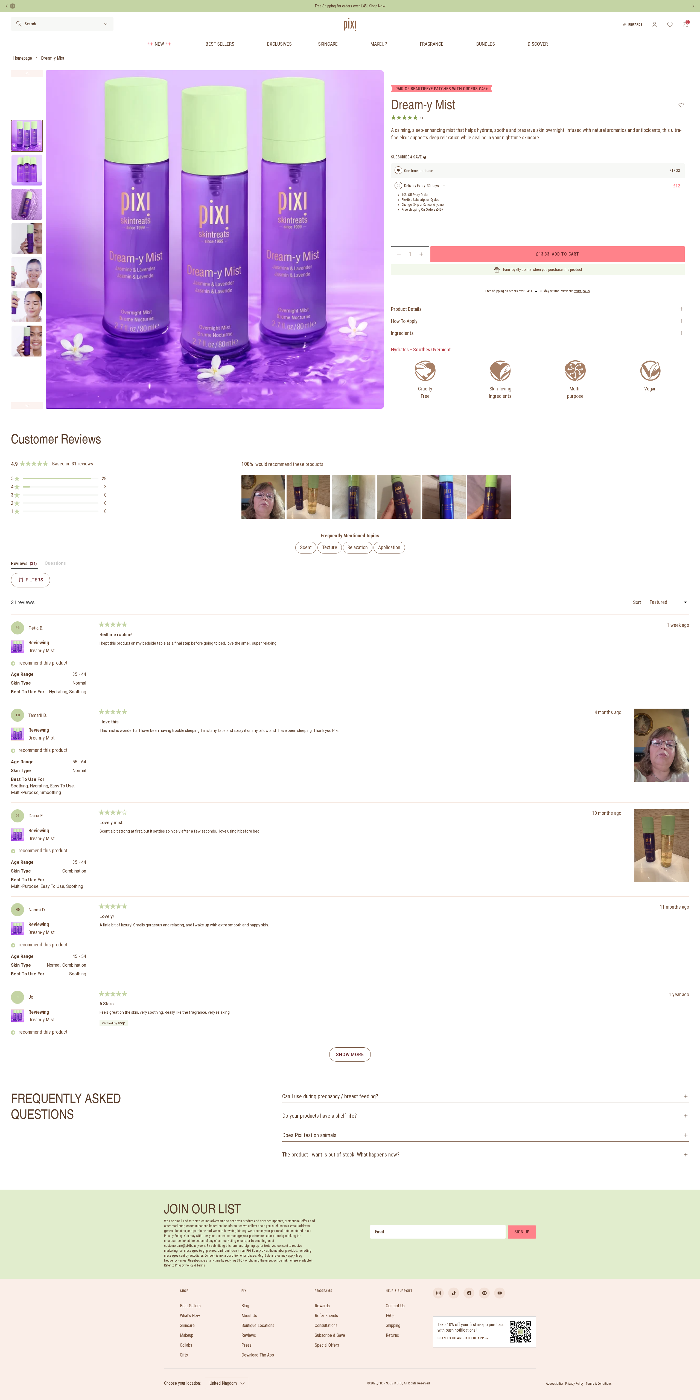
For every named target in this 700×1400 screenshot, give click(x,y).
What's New (190, 1315)
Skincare (328, 44)
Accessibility (554, 1383)
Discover (538, 44)
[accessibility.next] (693, 6)
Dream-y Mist (52, 58)
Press (246, 1345)
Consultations (326, 1325)
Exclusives (279, 44)
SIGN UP (521, 1231)
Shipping (393, 1325)
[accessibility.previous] (6, 6)
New (159, 44)
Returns (392, 1335)
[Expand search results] (105, 24)
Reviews (248, 1335)
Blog (245, 1305)
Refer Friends (326, 1315)
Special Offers (327, 1345)
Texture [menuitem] (329, 547)
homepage (22, 58)
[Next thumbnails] (27, 405)
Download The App (257, 1355)
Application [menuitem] (389, 547)
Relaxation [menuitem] (358, 547)
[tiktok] (453, 1293)
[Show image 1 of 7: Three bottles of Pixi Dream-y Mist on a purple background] (27, 136)
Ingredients (402, 333)
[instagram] (438, 1293)
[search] (18, 24)
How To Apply (404, 321)
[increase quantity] (421, 254)
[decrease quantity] (399, 254)
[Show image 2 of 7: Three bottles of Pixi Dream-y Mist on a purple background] (27, 170)
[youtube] (499, 1293)
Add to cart (557, 254)
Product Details (406, 309)
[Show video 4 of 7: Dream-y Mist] (27, 238)
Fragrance (432, 44)
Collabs (186, 1345)
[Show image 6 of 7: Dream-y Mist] (27, 307)
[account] (654, 24)
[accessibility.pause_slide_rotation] (12, 6)
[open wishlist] (670, 24)
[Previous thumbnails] (27, 73)
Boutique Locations (257, 1325)
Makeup (379, 44)
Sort (637, 602)
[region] (376, 497)
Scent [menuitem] (306, 547)
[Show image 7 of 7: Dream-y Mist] (27, 341)
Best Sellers (220, 44)
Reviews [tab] (24, 565)
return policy (582, 291)
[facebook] (468, 1293)
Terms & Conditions (599, 1383)
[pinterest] (484, 1293)
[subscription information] (425, 157)
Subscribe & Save (330, 1335)
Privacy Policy (574, 1383)
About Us (249, 1315)
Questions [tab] (55, 564)
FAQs (390, 1315)
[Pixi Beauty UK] (350, 24)
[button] (59, 478)
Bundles (485, 44)
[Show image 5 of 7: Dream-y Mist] (27, 273)
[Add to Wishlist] (681, 105)
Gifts (184, 1355)
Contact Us (395, 1305)
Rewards (635, 25)
